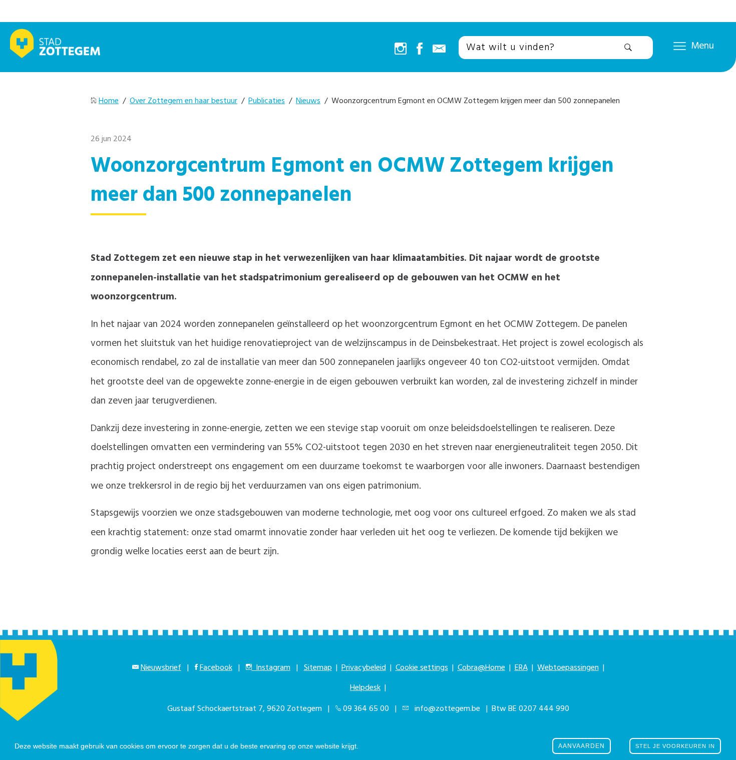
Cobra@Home (481, 667)
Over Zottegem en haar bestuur (183, 101)
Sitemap (318, 667)
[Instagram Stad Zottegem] (400, 49)
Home (109, 101)
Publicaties (266, 101)
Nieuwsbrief (161, 667)
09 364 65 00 (366, 708)
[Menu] (679, 45)
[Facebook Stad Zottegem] (419, 49)
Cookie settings (422, 667)
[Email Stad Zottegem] (439, 49)
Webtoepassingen (568, 667)
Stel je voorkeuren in (675, 746)
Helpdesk (365, 687)
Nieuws (308, 101)
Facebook (216, 667)
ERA (521, 667)
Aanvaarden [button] (581, 745)
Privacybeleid (363, 667)
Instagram (271, 667)
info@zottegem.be (445, 708)
